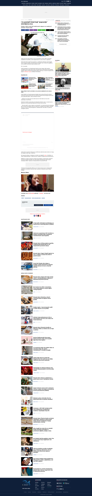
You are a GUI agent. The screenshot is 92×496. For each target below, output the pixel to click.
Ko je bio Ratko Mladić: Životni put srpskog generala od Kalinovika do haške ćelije (62, 88)
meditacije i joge (27, 71)
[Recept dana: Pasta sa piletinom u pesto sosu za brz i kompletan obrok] (27, 380)
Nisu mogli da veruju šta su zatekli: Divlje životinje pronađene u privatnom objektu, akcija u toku (43, 430)
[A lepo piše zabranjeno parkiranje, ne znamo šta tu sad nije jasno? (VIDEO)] (27, 225)
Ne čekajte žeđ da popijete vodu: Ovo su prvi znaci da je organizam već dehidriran (43, 440)
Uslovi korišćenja (59, 492)
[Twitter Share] (50, 30)
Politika (32, 3)
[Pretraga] (62, 1)
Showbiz (40, 3)
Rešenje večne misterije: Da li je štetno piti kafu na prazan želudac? (43, 399)
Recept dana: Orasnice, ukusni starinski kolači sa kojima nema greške (42, 298)
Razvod (43, 198)
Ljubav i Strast (36, 372)
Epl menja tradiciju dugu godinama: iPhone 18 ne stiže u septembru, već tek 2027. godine (43, 460)
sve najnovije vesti (63, 44)
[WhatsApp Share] (42, 30)
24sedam (41, 193)
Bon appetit (35, 248)
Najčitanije (63, 20)
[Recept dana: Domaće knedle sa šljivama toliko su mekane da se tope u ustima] (27, 330)
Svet (43, 3)
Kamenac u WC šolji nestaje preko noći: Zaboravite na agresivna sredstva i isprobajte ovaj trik (42, 409)
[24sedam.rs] (24, 1)
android (32, 193)
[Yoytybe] (68, 1)
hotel (23, 198)
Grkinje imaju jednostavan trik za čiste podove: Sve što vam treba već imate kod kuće (43, 318)
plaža (45, 155)
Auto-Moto (35, 269)
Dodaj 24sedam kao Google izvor (38, 32)
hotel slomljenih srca (36, 198)
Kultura (61, 3)
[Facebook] (64, 1)
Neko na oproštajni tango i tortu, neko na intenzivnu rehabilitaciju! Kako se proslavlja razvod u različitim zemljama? (50, 79)
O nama (25, 492)
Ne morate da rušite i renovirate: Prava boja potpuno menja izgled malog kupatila (42, 288)
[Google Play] (66, 483)
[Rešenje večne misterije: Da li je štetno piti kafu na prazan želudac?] (27, 401)
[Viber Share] (33, 30)
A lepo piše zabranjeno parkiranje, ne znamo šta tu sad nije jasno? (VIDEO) (43, 223)
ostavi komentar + (48, 205)
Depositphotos (65, 492)
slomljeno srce (28, 198)
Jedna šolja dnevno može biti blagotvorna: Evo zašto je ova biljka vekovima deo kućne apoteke (43, 359)
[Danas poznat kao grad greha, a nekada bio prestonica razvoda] (24, 80)
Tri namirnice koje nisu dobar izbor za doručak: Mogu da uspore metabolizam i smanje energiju (43, 349)
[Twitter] (70, 1)
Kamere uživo (28, 3)
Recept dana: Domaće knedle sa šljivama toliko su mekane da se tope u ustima (43, 329)
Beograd (49, 482)
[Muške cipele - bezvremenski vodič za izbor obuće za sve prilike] (27, 310)
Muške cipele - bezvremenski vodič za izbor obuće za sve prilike (43, 308)
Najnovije (23, 3)
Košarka (56, 106)
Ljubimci (34, 342)
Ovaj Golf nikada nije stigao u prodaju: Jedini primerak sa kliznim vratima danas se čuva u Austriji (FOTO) (43, 265)
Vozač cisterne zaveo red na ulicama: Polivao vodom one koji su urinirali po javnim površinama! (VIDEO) (43, 389)
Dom (34, 322)
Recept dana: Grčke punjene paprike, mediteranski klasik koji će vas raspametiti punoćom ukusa (43, 244)
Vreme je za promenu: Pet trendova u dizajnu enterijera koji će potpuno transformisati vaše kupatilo (43, 234)
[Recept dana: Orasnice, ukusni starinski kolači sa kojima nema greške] (27, 300)
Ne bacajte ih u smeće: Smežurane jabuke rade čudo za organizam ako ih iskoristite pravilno (43, 470)
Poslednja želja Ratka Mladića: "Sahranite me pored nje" (63, 36)
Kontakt (29, 492)
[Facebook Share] (25, 30)
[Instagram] (66, 1)
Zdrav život (35, 352)
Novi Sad (49, 487)
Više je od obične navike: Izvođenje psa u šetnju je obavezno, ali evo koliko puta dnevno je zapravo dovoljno (42, 450)
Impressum (34, 492)
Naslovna (22, 19)
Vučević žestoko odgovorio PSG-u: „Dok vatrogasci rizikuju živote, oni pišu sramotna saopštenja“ (64, 32)
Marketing (39, 492)
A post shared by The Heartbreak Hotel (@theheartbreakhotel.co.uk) (37, 147)
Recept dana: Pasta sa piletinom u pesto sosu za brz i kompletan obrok (43, 378)
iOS (29, 193)
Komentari (68, 20)
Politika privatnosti (51, 492)
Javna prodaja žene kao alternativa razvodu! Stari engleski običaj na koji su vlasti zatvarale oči (50, 85)
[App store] (59, 483)
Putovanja (30, 19)
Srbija (65, 3)
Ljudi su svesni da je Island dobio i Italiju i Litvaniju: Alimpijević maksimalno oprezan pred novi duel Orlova (62, 104)
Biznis (58, 3)
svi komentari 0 (38, 205)
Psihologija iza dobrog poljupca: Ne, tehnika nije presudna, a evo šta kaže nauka (43, 369)
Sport (36, 3)
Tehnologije (35, 463)
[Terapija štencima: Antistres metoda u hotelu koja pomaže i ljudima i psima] (24, 86)
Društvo (50, 3)
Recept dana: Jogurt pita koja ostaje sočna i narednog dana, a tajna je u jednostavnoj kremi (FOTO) (43, 278)
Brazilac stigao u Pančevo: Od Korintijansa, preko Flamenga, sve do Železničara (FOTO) (64, 24)
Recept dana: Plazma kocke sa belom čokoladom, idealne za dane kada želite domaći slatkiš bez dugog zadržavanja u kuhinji (43, 420)
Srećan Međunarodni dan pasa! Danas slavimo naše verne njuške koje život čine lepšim (42, 339)
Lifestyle (54, 3)
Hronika (46, 3)
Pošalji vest (44, 492)
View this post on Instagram (27, 132)
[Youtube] (40, 216)
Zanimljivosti (30, 82)
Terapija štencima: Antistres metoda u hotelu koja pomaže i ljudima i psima (33, 85)
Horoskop (69, 3)
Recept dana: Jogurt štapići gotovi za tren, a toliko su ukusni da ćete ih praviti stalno (43, 255)
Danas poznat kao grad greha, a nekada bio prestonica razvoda (33, 79)
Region (48, 484)
